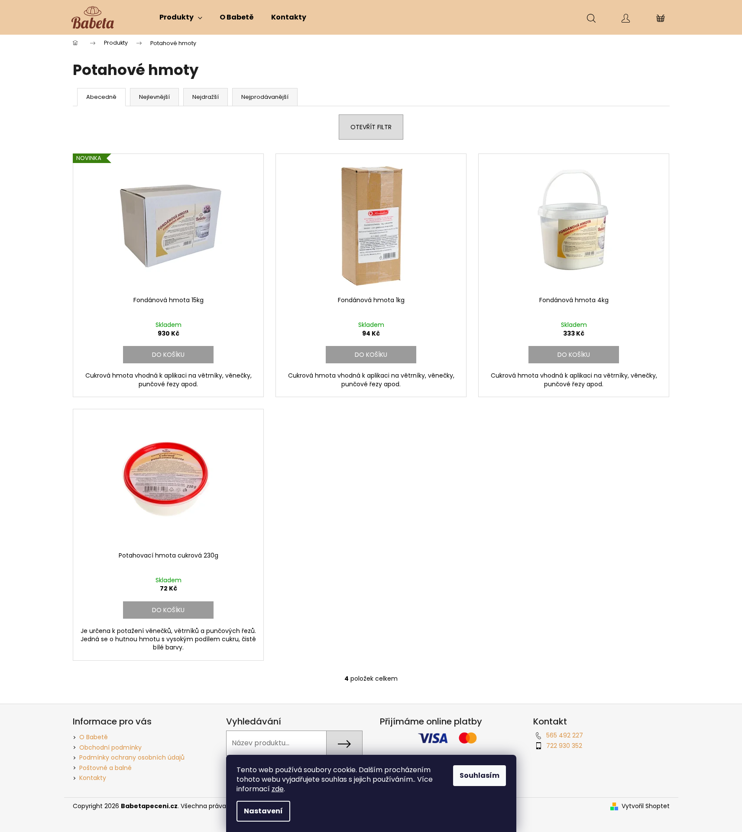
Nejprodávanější (264, 97)
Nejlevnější (154, 97)
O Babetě (93, 737)
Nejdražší (205, 97)
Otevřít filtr (371, 127)
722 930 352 (564, 745)
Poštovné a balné (105, 767)
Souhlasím (479, 775)
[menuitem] (181, 17)
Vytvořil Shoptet (646, 806)
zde (278, 789)
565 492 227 (564, 735)
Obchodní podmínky (110, 747)
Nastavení (263, 811)
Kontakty (92, 777)
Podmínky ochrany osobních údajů (132, 757)
